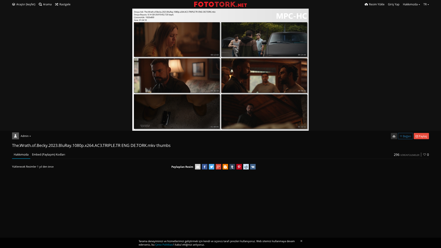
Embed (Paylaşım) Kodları (48, 154)
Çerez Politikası (164, 244)
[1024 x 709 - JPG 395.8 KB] (394, 136)
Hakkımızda (21, 154)
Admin (25, 136)
